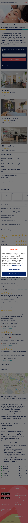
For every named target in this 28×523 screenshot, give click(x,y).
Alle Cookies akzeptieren (14, 273)
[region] (14, 261)
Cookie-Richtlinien (16, 265)
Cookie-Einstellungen (14, 269)
